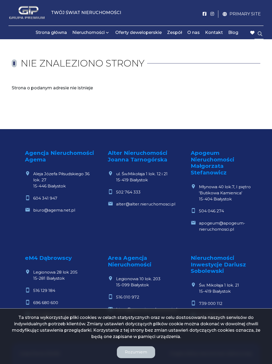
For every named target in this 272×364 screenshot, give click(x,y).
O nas (193, 32)
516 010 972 (127, 297)
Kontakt (214, 32)
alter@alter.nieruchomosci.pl (145, 204)
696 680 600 (45, 302)
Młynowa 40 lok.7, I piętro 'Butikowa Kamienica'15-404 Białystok (225, 192)
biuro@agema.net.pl (54, 210)
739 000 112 (210, 303)
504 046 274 (211, 210)
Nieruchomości (88, 32)
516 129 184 (44, 290)
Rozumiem (136, 351)
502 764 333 (128, 192)
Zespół (174, 32)
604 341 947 (45, 198)
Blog (233, 32)
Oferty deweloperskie (138, 32)
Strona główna (51, 32)
